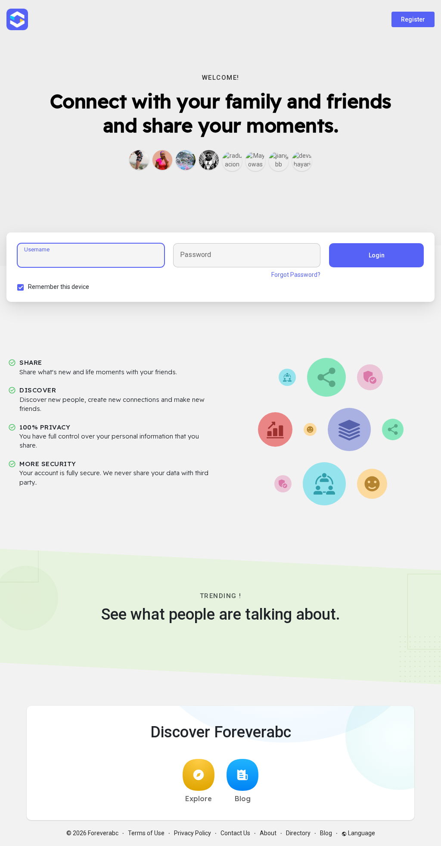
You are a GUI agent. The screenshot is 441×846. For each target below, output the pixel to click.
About (268, 833)
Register (413, 19)
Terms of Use (146, 833)
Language (361, 833)
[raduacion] (232, 161)
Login (377, 255)
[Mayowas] (255, 161)
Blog (243, 798)
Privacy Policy (192, 833)
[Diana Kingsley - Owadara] (162, 160)
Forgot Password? (295, 274)
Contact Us (235, 833)
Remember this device (58, 286)
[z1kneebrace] (139, 160)
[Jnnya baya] (209, 160)
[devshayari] (302, 161)
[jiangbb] (279, 161)
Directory (298, 833)
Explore (198, 798)
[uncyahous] (186, 160)
